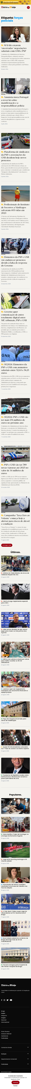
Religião (3, 1018)
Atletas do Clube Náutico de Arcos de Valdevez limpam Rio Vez (12, 557)
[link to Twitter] (7, 1000)
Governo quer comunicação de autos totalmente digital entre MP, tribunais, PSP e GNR (14, 294)
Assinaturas (4, 1036)
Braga (3, 1011)
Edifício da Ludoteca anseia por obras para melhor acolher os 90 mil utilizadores (14, 643)
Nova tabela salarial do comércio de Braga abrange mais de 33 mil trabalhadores (14, 922)
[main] (15, 494)
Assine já (15, 1082)
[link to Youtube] (11, 1000)
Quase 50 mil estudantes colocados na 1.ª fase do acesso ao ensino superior (14, 731)
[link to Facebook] (1, 1000)
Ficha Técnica (5, 1031)
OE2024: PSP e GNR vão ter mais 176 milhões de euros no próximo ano (14, 400)
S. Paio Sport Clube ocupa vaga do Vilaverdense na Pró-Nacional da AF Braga (14, 895)
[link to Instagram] (4, 1000)
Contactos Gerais (6, 1047)
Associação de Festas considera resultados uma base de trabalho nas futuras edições (14, 869)
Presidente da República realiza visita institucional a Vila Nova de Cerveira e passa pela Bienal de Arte (15, 760)
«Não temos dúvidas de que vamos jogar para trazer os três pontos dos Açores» (15, 613)
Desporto (4, 1015)
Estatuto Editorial (6, 1034)
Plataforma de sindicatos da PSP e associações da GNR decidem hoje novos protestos (15, 134)
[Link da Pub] (15, 2)
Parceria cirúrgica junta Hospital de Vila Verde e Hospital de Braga (15, 949)
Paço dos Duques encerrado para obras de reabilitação (14, 703)
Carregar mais (6, 545)
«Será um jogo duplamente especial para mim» (13, 585)
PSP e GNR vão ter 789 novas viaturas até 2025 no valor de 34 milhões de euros (15, 447)
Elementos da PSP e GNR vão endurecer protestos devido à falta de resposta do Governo (15, 240)
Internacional (5, 1022)
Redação (3, 1054)
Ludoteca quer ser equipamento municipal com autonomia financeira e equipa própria (14, 673)
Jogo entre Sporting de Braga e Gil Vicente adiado (14, 843)
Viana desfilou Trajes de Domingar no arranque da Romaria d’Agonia (12, 818)
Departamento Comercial (9, 1059)
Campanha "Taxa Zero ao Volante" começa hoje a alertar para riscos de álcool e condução (14, 498)
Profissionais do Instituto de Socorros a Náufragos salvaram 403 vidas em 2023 (15, 187)
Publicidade (4, 1038)
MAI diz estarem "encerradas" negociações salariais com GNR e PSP (15, 28)
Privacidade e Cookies (6, 1072)
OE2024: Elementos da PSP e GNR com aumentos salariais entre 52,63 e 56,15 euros (15, 347)
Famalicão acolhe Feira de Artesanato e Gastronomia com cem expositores (13, 800)
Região (3, 1013)
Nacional (3, 1020)
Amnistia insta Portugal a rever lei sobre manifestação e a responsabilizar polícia (12, 80)
